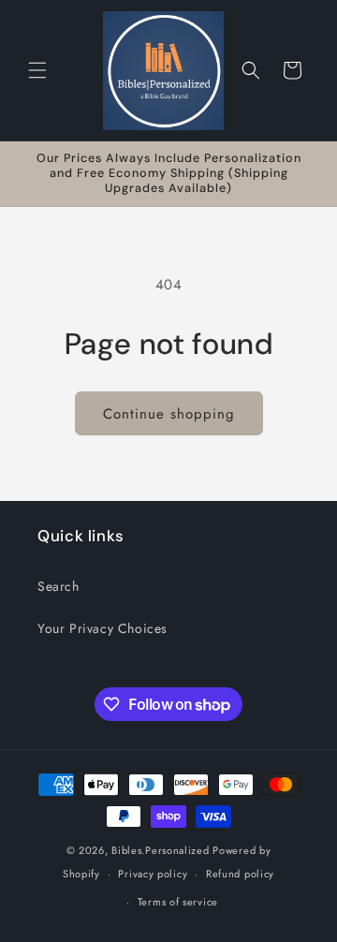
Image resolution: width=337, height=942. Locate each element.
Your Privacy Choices (102, 628)
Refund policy (240, 873)
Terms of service (178, 901)
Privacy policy (152, 873)
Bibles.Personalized (160, 850)
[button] (37, 70)
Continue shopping (169, 414)
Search (58, 586)
